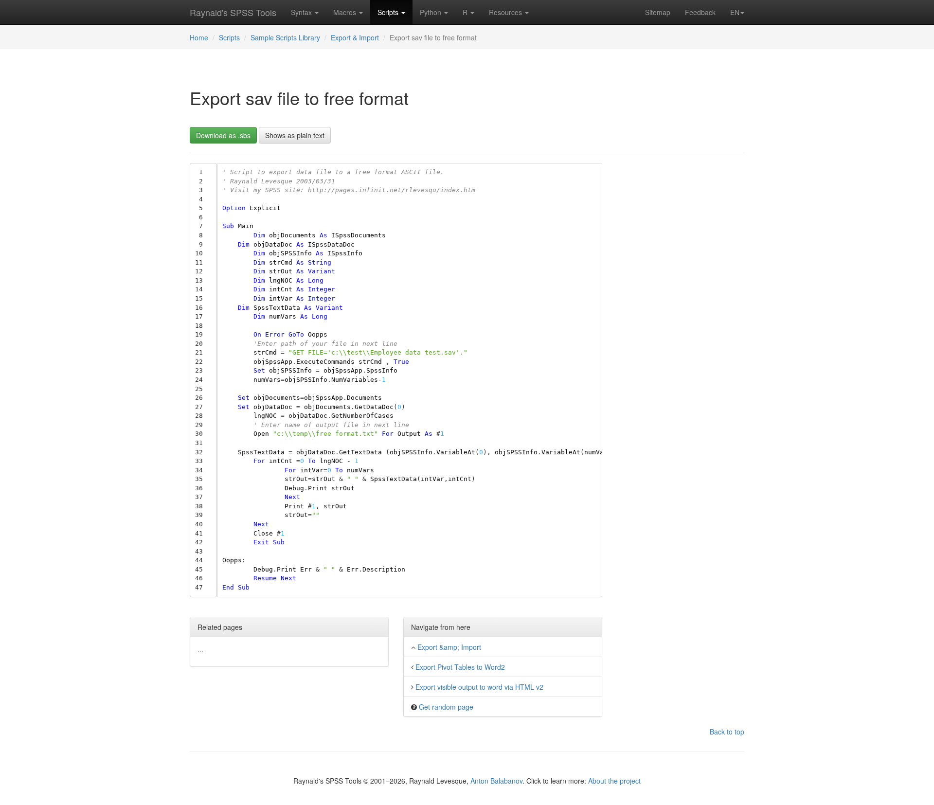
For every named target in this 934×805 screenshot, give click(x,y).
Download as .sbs (223, 135)
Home (199, 37)
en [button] (734, 12)
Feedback (700, 12)
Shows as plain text (294, 135)
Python (431, 12)
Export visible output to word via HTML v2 (479, 687)
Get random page (446, 707)
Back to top (727, 731)
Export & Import (355, 37)
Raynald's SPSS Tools (233, 12)
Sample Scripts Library (285, 37)
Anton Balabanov (496, 781)
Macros (345, 12)
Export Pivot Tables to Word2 (460, 667)
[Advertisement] (681, 309)
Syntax (302, 12)
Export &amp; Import (449, 647)
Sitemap (657, 12)
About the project (614, 781)
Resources (506, 12)
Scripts (388, 12)
